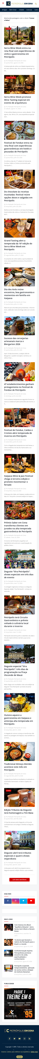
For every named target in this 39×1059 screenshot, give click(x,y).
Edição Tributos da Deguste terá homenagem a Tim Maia (18, 811)
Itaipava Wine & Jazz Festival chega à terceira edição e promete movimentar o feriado (18, 480)
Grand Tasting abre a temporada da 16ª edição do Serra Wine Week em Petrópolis (18, 245)
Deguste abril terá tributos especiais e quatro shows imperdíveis (17, 855)
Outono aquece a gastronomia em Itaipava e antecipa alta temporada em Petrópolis (18, 719)
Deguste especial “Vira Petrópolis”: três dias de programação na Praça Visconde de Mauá (16, 671)
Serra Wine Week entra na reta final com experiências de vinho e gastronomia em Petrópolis (19, 52)
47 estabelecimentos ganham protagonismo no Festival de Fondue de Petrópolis (19, 387)
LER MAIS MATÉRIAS (19, 880)
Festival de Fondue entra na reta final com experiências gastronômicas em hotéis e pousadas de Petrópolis (18, 147)
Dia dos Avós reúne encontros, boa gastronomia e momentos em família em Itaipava (19, 294)
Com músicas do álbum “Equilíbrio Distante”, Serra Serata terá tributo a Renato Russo (24, 928)
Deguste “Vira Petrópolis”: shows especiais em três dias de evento (18, 574)
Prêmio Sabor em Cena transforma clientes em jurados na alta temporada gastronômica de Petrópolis (18, 527)
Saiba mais (34, 1052)
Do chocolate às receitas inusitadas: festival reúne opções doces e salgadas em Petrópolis (18, 196)
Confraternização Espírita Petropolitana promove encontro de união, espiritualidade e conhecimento (23, 955)
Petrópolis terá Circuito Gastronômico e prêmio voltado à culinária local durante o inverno (16, 622)
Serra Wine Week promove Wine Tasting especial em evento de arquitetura (17, 99)
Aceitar (19, 1057)
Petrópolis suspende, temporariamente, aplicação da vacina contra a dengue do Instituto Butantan (24, 969)
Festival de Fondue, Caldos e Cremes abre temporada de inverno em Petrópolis (18, 433)
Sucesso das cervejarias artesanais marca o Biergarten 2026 (16, 341)
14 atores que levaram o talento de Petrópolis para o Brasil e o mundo (24, 942)
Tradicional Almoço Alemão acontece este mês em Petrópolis (18, 767)
